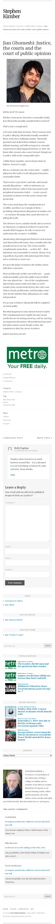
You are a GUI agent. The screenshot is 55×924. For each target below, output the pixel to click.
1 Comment (7, 381)
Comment (10, 503)
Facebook (7, 420)
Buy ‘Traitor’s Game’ (14, 635)
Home (5, 909)
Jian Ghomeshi (9, 400)
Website (9, 570)
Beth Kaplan (21, 448)
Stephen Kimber (12, 14)
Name (8, 547)
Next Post (43, 438)
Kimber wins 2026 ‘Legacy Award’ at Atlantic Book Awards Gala (35, 711)
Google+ (6, 424)
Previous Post (14, 438)
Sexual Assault (9, 405)
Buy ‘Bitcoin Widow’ (14, 620)
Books (13, 909)
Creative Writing (23, 707)
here (35, 801)
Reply (12, 475)
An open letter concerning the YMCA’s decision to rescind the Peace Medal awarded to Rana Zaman (34, 736)
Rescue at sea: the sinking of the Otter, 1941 (26, 848)
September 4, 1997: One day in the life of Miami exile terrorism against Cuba (34, 723)
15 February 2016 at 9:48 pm (25, 451)
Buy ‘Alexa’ (10, 605)
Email (8, 558)
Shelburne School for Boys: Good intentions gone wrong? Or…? (34, 689)
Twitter (6, 417)
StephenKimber (9, 378)
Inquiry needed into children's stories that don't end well (34, 677)
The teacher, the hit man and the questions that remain (33, 665)
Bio (32, 909)
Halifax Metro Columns (12, 392)
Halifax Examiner (23, 684)
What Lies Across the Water (27, 718)
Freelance (32, 707)
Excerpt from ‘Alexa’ (14, 601)
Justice (5, 402)
